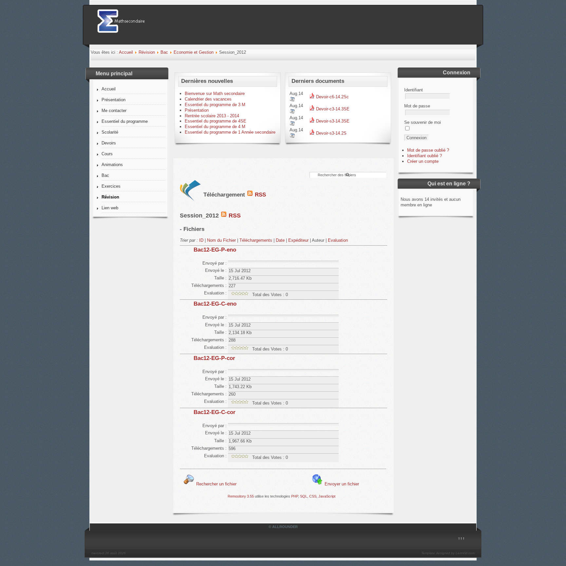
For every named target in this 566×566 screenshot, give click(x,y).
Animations (112, 164)
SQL (303, 496)
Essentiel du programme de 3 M (215, 104)
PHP (294, 496)
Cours (107, 153)
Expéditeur (298, 240)
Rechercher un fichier (215, 483)
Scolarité (110, 132)
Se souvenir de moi (422, 122)
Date (280, 240)
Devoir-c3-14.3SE (332, 108)
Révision (147, 52)
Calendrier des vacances (208, 99)
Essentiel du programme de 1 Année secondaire (230, 132)
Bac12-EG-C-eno (215, 304)
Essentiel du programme (125, 121)
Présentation (113, 99)
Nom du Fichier (221, 240)
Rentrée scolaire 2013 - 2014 (212, 115)
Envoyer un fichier (341, 483)
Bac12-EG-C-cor (215, 412)
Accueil (126, 52)
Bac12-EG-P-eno (215, 250)
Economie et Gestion (194, 52)
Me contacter (114, 110)
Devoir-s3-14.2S (331, 133)
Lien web (110, 207)
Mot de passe (417, 106)
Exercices (111, 186)
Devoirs (109, 143)
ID (201, 240)
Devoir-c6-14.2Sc (332, 96)
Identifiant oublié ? (424, 155)
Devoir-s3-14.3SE (332, 121)
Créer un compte (423, 161)
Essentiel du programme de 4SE (215, 121)
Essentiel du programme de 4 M (215, 126)
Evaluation (338, 240)
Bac (164, 52)
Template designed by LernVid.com (448, 553)
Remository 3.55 (241, 496)
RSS (259, 195)
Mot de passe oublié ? (428, 150)
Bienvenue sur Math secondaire (215, 93)
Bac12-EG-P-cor (214, 358)
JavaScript (326, 496)
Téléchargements (255, 240)
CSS (312, 496)
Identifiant (413, 89)
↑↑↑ (461, 538)
